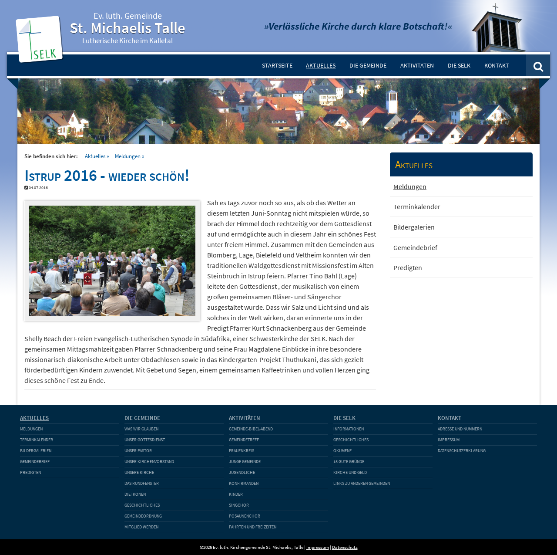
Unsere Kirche (139, 472)
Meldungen (128, 155)
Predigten (407, 267)
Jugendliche (242, 472)
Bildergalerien (414, 227)
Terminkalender (416, 206)
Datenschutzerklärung (462, 450)
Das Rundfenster (141, 483)
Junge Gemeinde (245, 461)
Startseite (277, 65)
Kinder (236, 494)
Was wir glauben (141, 429)
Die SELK (459, 65)
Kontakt (496, 65)
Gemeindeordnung (143, 516)
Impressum (449, 440)
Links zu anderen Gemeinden (361, 483)
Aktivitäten (417, 65)
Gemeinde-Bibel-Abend (251, 429)
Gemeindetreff (244, 440)
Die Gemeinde (367, 65)
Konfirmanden (243, 483)
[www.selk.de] (41, 59)
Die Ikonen (135, 494)
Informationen (348, 429)
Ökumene (342, 450)
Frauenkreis (241, 450)
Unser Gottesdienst (144, 440)
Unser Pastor (138, 450)
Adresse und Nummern (460, 429)
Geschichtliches (142, 505)
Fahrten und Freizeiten (252, 527)
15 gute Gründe (348, 461)
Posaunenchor (244, 516)
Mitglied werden (141, 527)
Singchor (239, 505)
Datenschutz (345, 547)
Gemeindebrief (415, 247)
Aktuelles (321, 65)
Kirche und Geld (350, 472)
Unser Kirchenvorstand (149, 461)
